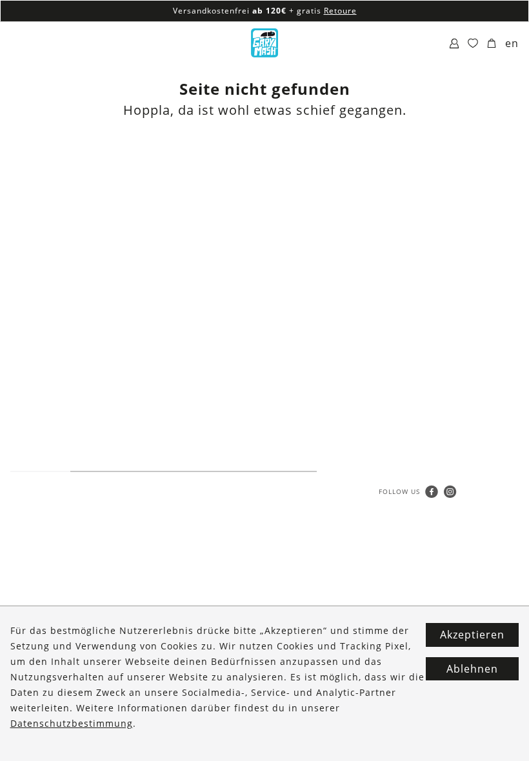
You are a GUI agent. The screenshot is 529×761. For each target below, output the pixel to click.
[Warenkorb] (491, 44)
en (512, 43)
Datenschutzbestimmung (71, 723)
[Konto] (454, 44)
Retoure (340, 10)
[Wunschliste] (473, 44)
